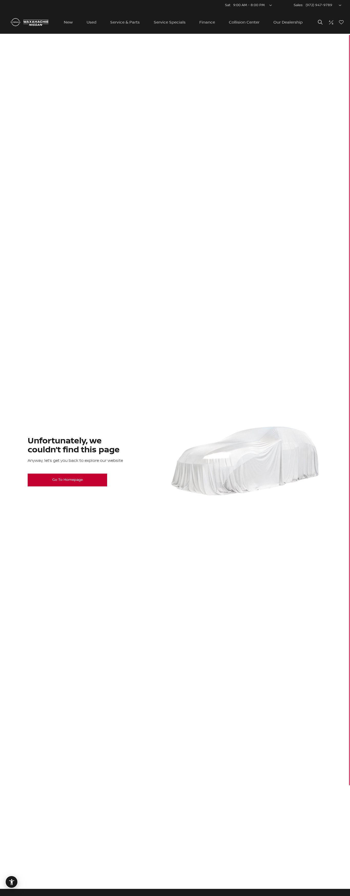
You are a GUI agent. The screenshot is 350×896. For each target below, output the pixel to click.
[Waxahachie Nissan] (29, 22)
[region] (175, 465)
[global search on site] (320, 22)
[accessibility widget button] (11, 882)
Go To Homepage (67, 480)
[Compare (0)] (331, 22)
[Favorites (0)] (341, 22)
